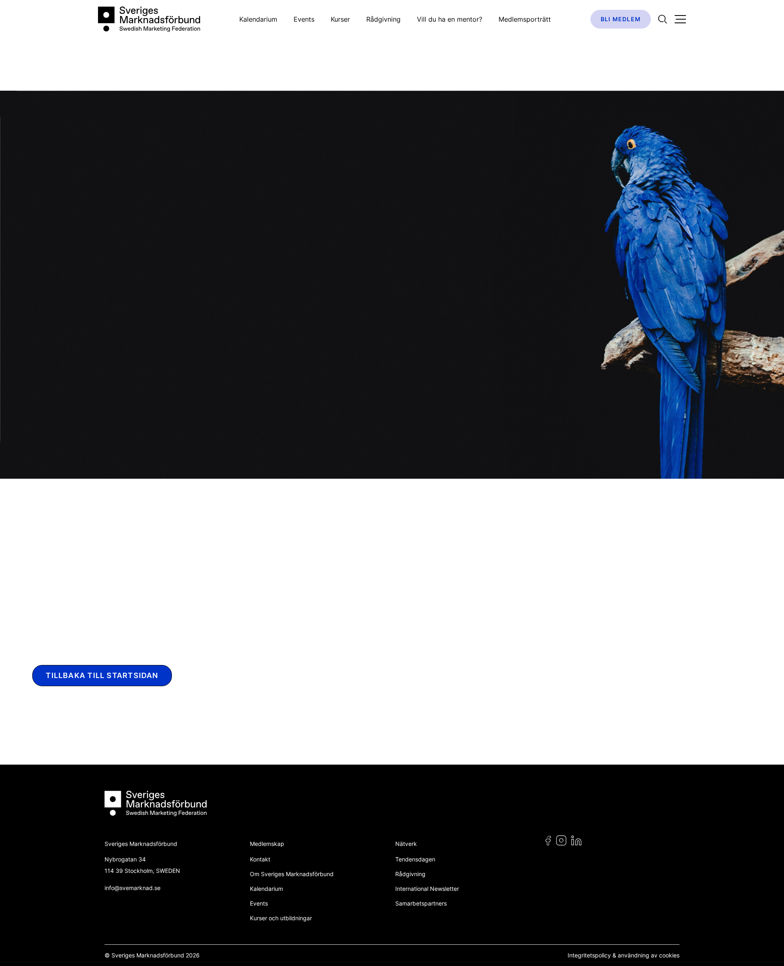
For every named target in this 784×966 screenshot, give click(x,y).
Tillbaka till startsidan (102, 675)
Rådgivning (383, 19)
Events (304, 19)
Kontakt (260, 859)
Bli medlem (621, 19)
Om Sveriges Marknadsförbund (292, 873)
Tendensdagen (415, 859)
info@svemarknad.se (132, 887)
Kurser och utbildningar (281, 918)
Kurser (340, 19)
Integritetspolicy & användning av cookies (623, 955)
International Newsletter (427, 888)
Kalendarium (258, 19)
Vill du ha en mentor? (449, 19)
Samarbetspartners (421, 903)
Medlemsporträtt (525, 19)
